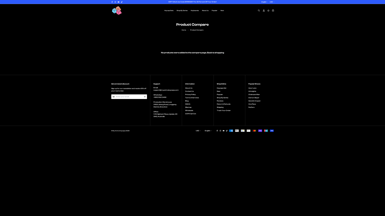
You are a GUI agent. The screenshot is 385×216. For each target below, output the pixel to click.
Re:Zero (251, 107)
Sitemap (188, 107)
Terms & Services (192, 98)
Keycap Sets (168, 10)
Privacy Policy (190, 94)
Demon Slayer (253, 98)
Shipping (220, 107)
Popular (214, 10)
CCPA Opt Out (190, 114)
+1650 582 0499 (159, 97)
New (222, 10)
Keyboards (195, 10)
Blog (187, 101)
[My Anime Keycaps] (116, 10)
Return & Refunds (223, 104)
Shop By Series (182, 10)
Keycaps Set (221, 88)
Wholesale (189, 110)
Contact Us (189, 91)
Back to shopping (215, 53)
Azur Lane (252, 88)
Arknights (252, 91)
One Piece (252, 104)
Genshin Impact (254, 101)
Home (184, 30)
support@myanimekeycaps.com (166, 90)
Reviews (220, 101)
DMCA (187, 104)
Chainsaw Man (254, 94)
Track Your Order (224, 110)
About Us (205, 10)
